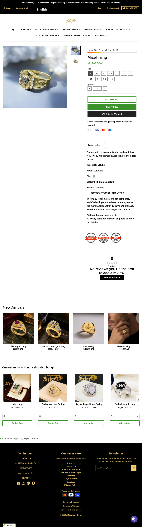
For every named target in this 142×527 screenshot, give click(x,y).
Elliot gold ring (18, 346)
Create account (112, 8)
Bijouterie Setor (74, 515)
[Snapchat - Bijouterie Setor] (33, 483)
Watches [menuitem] (99, 36)
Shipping (71, 476)
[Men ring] (17, 388)
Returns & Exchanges (71, 473)
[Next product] (138, 399)
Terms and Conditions (71, 469)
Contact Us (26, 458)
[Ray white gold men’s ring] (89, 388)
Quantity (91, 85)
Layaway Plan (71, 479)
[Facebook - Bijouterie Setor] (18, 483)
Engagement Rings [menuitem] (45, 29)
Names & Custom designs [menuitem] (77, 36)
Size (89, 69)
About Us (71, 463)
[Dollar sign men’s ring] (53, 388)
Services (71, 482)
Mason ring (88, 346)
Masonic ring (123, 346)
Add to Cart (17, 423)
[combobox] (42, 9)
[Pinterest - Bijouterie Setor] (28, 483)
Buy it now (112, 107)
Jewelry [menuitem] (24, 29)
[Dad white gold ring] (125, 388)
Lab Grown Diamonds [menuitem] (47, 36)
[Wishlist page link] (13, 31)
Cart (131, 8)
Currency (19, 8)
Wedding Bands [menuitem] (92, 29)
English (42, 9)
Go (134, 468)
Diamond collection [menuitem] (116, 29)
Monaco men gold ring (53, 346)
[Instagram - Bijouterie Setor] (23, 483)
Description (94, 145)
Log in (100, 8)
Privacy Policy (71, 485)
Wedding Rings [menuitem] (70, 29)
